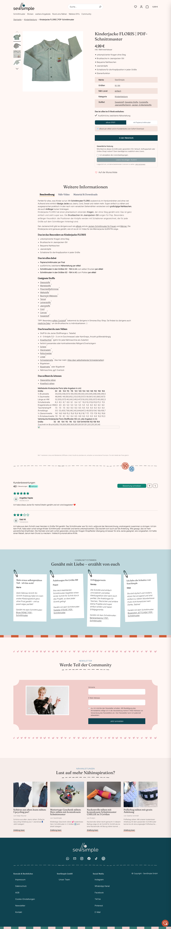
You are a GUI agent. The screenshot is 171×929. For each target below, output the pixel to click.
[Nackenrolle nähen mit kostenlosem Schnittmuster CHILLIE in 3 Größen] (104, 807)
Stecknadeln (45, 350)
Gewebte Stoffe (131, 102)
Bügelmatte (45, 367)
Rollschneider (46, 353)
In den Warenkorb (126, 138)
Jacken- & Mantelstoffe (141, 105)
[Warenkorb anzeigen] (147, 6)
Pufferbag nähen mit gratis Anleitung (138, 810)
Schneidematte (46, 360)
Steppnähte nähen (48, 380)
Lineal (42, 357)
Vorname (91, 687)
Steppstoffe (45, 282)
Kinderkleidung (30, 19)
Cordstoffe (143, 102)
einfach (118, 91)
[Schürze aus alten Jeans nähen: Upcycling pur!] (30, 807)
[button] (135, 6)
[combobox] (85, 7)
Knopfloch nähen (47, 383)
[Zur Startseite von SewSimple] (23, 7)
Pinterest (99, 905)
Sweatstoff (119, 102)
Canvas (43, 312)
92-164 (117, 85)
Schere (43, 347)
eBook (78, 226)
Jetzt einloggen (140, 164)
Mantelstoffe (45, 285)
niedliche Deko (44, 323)
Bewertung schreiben (132, 486)
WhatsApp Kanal (102, 886)
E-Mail (98, 912)
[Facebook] (89, 858)
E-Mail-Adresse (94, 698)
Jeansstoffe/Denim (123, 105)
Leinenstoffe (45, 302)
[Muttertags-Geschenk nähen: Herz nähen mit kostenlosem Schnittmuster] (67, 807)
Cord (42, 309)
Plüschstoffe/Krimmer (49, 289)
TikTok (98, 899)
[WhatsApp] (67, 858)
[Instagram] (81, 858)
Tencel (43, 299)
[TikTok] (96, 858)
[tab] (47, 194)
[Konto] (141, 6)
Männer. (123, 226)
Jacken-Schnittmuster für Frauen (102, 226)
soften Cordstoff (59, 320)
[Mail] (74, 858)
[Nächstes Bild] (17, 68)
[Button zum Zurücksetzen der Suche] (100, 7)
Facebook (99, 892)
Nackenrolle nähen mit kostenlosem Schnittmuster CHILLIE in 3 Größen (101, 812)
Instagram (99, 879)
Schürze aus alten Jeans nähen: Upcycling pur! (29, 810)
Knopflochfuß (46, 340)
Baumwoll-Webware (48, 296)
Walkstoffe (44, 292)
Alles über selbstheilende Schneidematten (85, 360)
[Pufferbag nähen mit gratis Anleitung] (141, 807)
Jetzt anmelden (116, 721)
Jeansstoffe (45, 306)
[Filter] (149, 486)
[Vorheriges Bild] (17, 32)
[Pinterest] (103, 858)
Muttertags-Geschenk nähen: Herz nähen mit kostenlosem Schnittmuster (65, 812)
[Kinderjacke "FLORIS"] (17, 37)
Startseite (17, 19)
